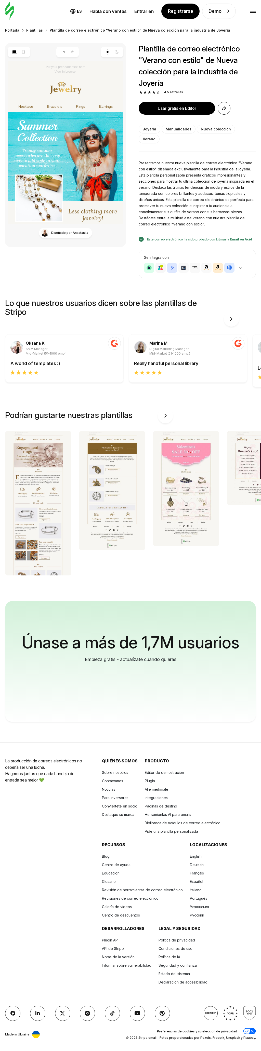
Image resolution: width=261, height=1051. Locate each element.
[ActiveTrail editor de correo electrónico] (183, 268)
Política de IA (169, 957)
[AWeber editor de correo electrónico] (229, 268)
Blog (106, 856)
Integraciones (156, 798)
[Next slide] (231, 319)
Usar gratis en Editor (177, 108)
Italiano (196, 890)
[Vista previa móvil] (23, 52)
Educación (111, 873)
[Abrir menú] (253, 11)
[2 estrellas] (145, 92)
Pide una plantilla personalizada (171, 831)
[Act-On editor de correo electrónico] (160, 268)
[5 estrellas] (158, 92)
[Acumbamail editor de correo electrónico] (195, 268)
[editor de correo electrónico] (9, 11)
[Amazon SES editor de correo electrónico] (218, 268)
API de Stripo (113, 948)
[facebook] (12, 1013)
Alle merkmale (156, 789)
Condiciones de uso (175, 948)
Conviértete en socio (119, 806)
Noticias (108, 789)
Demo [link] (214, 11)
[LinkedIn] (37, 1013)
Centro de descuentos (121, 915)
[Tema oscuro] (117, 52)
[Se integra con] (241, 268)
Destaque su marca (118, 814)
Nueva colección (216, 129)
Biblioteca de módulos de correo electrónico (182, 823)
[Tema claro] (107, 52)
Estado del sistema (174, 974)
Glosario (109, 881)
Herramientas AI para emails (168, 814)
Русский (197, 915)
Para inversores (115, 798)
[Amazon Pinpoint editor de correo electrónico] (206, 268)
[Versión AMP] (72, 52)
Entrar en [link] (144, 11)
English (196, 856)
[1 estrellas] (141, 92)
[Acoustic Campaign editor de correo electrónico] (149, 268)
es (79, 11)
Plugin (150, 781)
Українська (199, 907)
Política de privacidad (177, 940)
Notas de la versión (118, 957)
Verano (149, 139)
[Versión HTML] (63, 52)
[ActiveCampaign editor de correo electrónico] (172, 268)
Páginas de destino (161, 806)
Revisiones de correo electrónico (130, 898)
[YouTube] (137, 1013)
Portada (12, 30)
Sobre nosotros (115, 772)
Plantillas (34, 30)
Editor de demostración (164, 772)
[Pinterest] (162, 1013)
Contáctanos (112, 781)
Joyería (149, 129)
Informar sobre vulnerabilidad (126, 965)
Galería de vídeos (117, 907)
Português (198, 898)
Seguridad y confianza (178, 965)
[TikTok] (112, 1013)
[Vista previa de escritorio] (14, 52)
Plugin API (110, 940)
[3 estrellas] (149, 92)
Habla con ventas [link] (108, 11)
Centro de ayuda (116, 865)
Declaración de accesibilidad (183, 982)
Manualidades (178, 129)
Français (197, 873)
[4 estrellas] (154, 92)
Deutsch (197, 865)
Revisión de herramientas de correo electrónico (142, 890)
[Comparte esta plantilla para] (224, 108)
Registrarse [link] (180, 11)
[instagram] (87, 1013)
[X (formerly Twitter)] (62, 1013)
